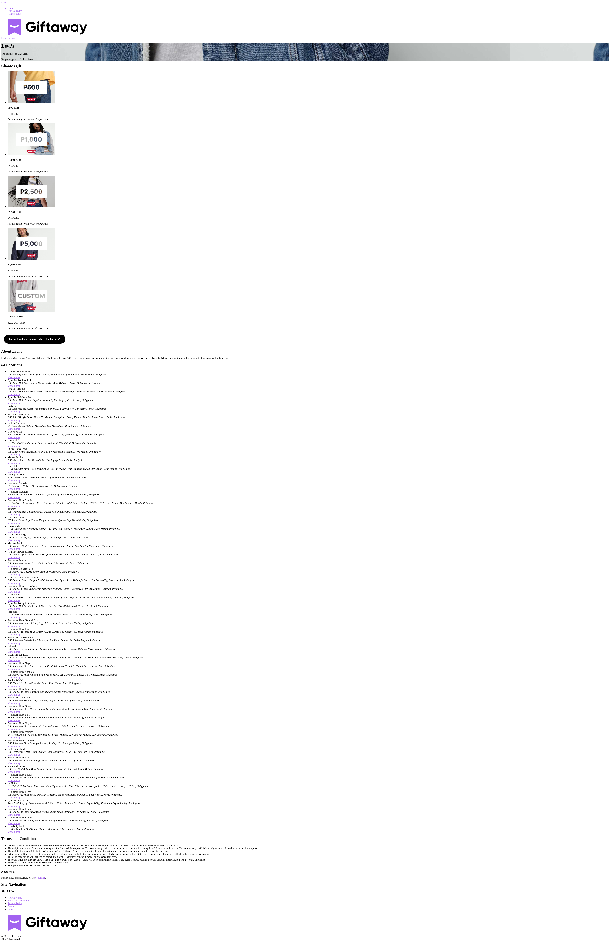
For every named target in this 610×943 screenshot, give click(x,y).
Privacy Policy (15, 903)
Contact (11, 906)
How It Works (15, 897)
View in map (14, 377)
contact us (40, 877)
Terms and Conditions (19, 900)
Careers (11, 909)
